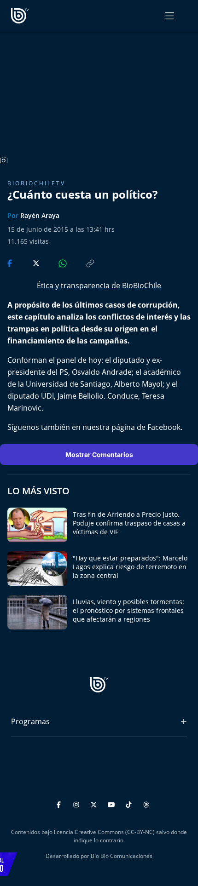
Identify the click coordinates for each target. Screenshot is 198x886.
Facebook (164, 427)
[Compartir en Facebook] (10, 262)
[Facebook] (60, 803)
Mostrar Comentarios (99, 454)
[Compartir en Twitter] (27, 262)
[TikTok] (130, 803)
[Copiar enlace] (81, 262)
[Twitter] (95, 803)
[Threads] (146, 803)
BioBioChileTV (36, 183)
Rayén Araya (39, 215)
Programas (30, 721)
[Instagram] (77, 803)
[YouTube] (112, 803)
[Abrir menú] (169, 15)
